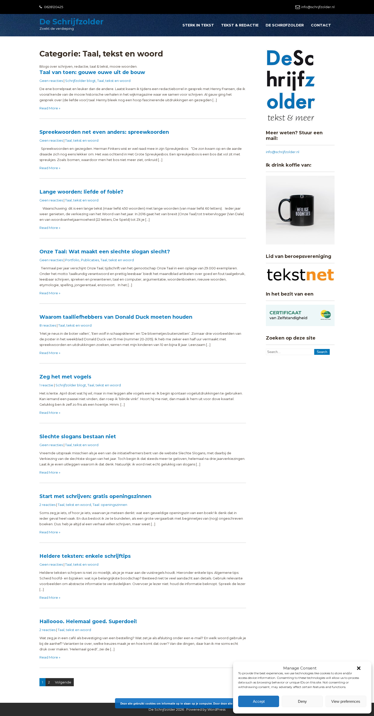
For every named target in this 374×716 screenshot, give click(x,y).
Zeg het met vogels (65, 377)
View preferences (345, 701)
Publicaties (90, 260)
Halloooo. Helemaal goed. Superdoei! (88, 621)
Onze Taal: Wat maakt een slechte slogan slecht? (104, 252)
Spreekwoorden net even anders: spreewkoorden (104, 132)
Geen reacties (51, 81)
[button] (358, 668)
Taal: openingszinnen (110, 505)
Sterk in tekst (198, 25)
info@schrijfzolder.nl (318, 7)
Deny (302, 701)
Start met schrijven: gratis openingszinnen (95, 496)
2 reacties (47, 505)
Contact (321, 25)
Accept (259, 701)
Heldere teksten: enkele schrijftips (85, 556)
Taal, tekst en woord (114, 81)
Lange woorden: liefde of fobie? (81, 192)
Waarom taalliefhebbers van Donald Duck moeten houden (115, 317)
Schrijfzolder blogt (80, 81)
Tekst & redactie (239, 25)
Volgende (63, 682)
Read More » (49, 108)
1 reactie (46, 385)
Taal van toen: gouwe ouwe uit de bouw (92, 72)
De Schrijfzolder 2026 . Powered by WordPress (187, 709)
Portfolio (72, 260)
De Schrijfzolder (71, 21)
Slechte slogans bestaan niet (77, 436)
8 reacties (47, 325)
